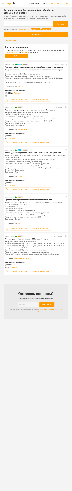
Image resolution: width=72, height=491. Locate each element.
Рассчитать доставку (19, 99)
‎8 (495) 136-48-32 (35, 3)
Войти (66, 3)
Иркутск (21, 86)
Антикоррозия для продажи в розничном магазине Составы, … (30, 110)
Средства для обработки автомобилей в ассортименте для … (29, 200)
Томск (20, 176)
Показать (17, 93)
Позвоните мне (47, 304)
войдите (25, 52)
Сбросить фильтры (24, 29)
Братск (20, 223)
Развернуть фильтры (11, 40)
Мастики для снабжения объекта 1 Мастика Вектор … (26, 239)
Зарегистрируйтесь (12, 52)
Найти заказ (9, 24)
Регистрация (55, 3)
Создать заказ (36, 34)
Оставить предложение (40, 99)
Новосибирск (22, 129)
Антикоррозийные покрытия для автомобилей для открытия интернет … (34, 67)
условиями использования (47, 309)
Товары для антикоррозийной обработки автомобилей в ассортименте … (34, 153)
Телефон (22, 304)
